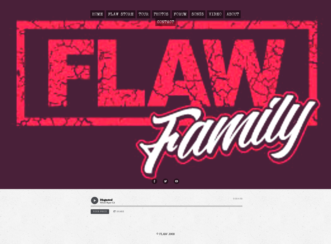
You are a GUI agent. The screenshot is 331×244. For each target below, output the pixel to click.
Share (120, 211)
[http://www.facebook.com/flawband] (154, 181)
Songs (198, 14)
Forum (180, 14)
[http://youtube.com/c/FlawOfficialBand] (176, 181)
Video (215, 14)
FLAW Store (121, 14)
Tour (144, 14)
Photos (161, 14)
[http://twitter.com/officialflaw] (165, 181)
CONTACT (165, 22)
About (233, 14)
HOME (97, 14)
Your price (100, 211)
